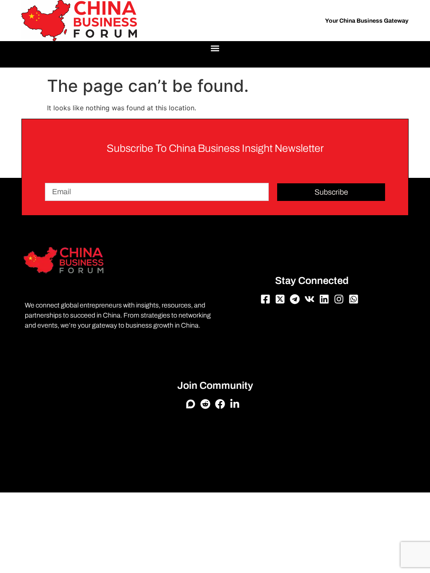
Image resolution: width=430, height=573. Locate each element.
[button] (215, 48)
